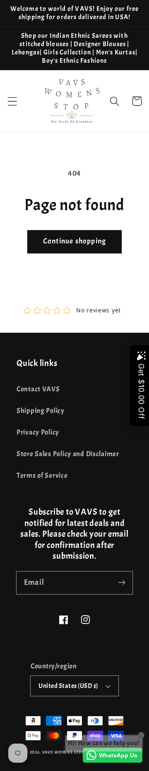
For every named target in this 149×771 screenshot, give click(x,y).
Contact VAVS (38, 389)
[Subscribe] (121, 583)
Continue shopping (74, 241)
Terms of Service (42, 475)
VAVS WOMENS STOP (63, 752)
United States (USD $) (68, 686)
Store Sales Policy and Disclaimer (68, 453)
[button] (13, 101)
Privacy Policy (38, 432)
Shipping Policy (41, 410)
